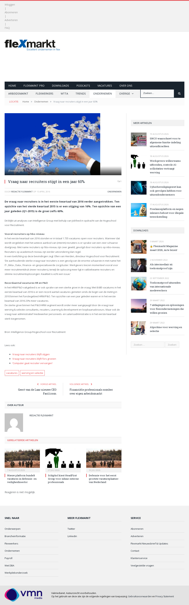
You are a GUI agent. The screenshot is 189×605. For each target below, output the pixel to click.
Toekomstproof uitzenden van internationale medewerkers (165, 286)
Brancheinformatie (15, 536)
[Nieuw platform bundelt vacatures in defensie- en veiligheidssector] (22, 460)
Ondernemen (102, 93)
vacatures (12, 373)
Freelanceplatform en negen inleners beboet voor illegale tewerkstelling (167, 212)
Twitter (71, 528)
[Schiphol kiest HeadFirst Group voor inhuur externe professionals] (63, 460)
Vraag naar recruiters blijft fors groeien (34, 358)
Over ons (125, 85)
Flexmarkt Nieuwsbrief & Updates (149, 543)
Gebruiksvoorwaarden (140, 596)
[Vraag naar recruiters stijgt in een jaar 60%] (63, 144)
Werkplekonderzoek (16, 572)
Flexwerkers (44, 93)
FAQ (7, 28)
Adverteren (11, 20)
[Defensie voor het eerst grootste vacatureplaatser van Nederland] (103, 460)
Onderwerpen (12, 528)
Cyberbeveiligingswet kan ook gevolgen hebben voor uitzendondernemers (166, 190)
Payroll (8, 558)
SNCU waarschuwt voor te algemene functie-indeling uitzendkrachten (165, 142)
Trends (80, 93)
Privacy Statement (164, 596)
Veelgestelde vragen (142, 565)
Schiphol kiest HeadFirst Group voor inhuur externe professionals (63, 479)
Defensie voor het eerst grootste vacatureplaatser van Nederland (103, 479)
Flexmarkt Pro (33, 85)
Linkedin (72, 536)
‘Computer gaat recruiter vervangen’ (32, 363)
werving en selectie (32, 373)
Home (12, 85)
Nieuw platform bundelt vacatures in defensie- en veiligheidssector (22, 479)
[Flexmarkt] (32, 44)
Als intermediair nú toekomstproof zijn (161, 266)
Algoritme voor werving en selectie (166, 329)
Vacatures (104, 85)
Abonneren (11, 12)
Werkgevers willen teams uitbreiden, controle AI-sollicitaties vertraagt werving (165, 166)
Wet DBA (9, 565)
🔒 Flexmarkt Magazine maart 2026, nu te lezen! (164, 248)
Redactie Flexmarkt (22, 191)
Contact (135, 550)
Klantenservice (139, 558)
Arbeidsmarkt (18, 93)
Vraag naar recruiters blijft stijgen (31, 354)
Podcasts (83, 85)
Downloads (60, 85)
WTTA (64, 93)
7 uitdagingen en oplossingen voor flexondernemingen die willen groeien (167, 308)
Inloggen (10, 4)
